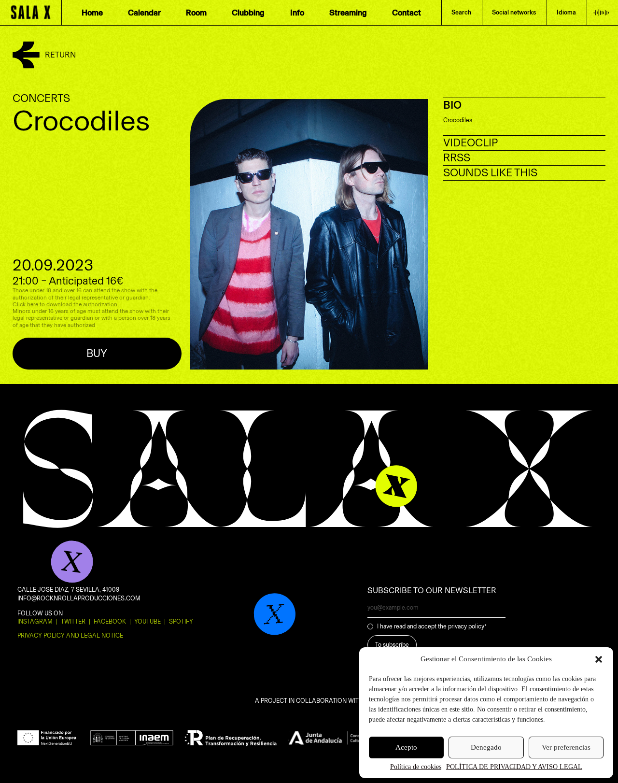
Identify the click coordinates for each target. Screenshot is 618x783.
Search (461, 12)
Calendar (144, 12)
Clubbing (248, 12)
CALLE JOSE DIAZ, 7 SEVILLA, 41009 (68, 589)
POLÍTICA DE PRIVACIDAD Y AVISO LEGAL (514, 766)
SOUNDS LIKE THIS (490, 172)
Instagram (35, 621)
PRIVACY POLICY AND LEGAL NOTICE (70, 635)
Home (92, 12)
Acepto (406, 747)
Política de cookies (415, 766)
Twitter (73, 621)
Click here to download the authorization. (66, 304)
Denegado (486, 747)
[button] (599, 659)
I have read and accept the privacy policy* (432, 626)
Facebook (110, 621)
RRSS (456, 157)
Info (297, 12)
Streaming (348, 12)
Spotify (181, 621)
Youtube (147, 621)
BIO (452, 105)
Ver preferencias (566, 747)
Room (196, 12)
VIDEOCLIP (470, 142)
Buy (96, 353)
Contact (406, 12)
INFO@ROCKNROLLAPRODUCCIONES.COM (78, 598)
